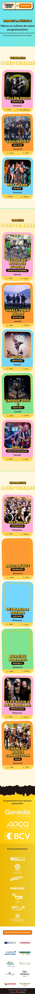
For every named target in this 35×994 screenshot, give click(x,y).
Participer (25, 6)
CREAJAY (22, 992)
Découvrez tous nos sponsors (17, 932)
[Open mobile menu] (17, 6)
